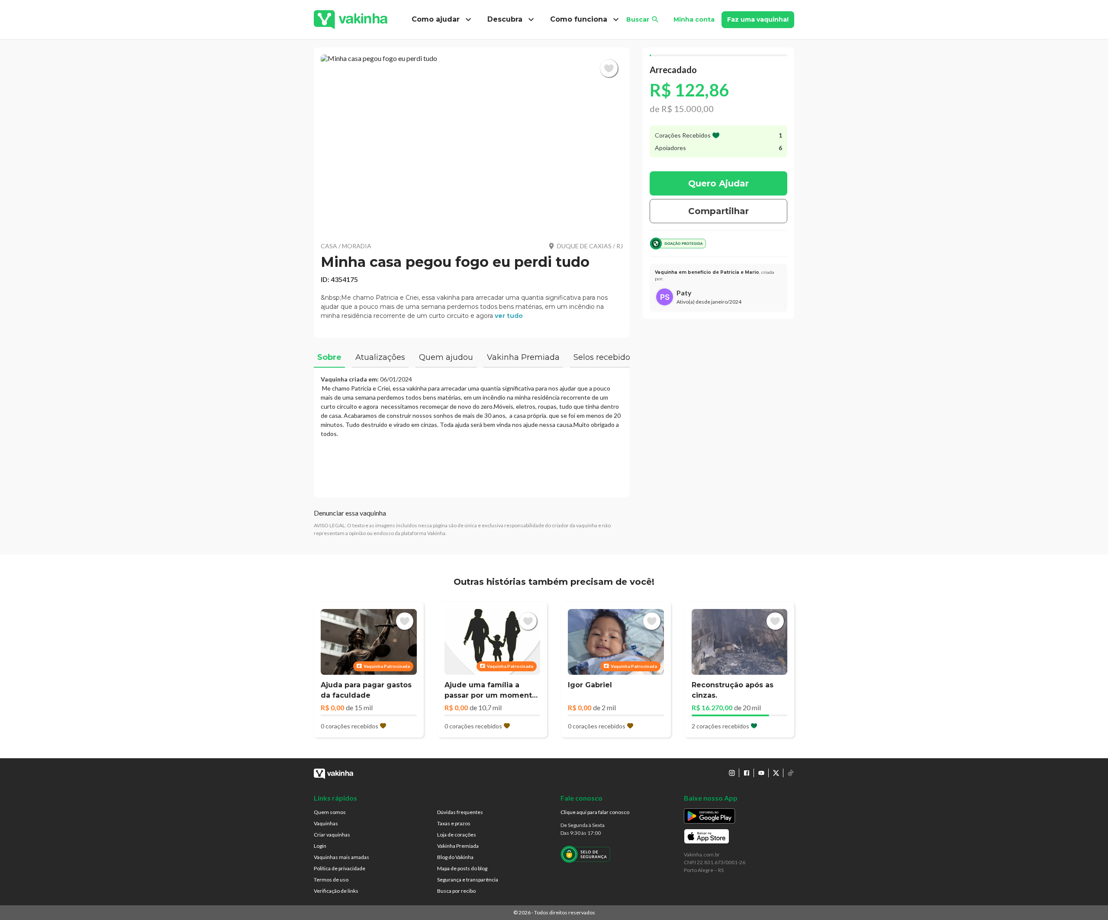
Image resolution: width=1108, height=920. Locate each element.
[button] (472, 142)
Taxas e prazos (453, 823)
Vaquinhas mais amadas (341, 857)
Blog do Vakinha (455, 857)
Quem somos (330, 812)
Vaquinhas (326, 823)
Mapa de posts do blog (462, 868)
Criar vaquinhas (332, 834)
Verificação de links (336, 891)
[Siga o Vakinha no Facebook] (746, 772)
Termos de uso (331, 879)
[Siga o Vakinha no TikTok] (790, 772)
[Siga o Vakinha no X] (776, 772)
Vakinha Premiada (458, 846)
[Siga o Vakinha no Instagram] (731, 772)
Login (320, 846)
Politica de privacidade (339, 868)
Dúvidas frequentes (460, 812)
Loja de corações (456, 834)
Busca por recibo (456, 891)
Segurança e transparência (467, 879)
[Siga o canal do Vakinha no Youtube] (761, 772)
